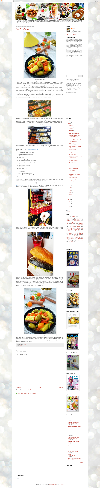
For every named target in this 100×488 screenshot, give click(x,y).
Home (40, 387)
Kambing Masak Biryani (73, 168)
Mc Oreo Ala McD (72, 154)
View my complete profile (71, 34)
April (70, 190)
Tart (75, 238)
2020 (69, 120)
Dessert (78, 222)
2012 (69, 203)
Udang (70, 240)
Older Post (61, 387)
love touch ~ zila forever (73, 433)
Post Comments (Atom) (26, 389)
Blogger (62, 484)
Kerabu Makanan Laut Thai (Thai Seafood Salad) (75, 157)
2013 (69, 201)
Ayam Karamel (72, 152)
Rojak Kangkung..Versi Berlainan (75, 151)
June (70, 187)
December (71, 125)
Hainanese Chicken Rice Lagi (75, 139)
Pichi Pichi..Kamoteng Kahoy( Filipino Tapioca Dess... (74, 136)
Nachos (70, 158)
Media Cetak (74, 230)
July (70, 185)
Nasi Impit (71, 233)
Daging (72, 222)
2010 (69, 206)
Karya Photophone (71, 455)
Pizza (79, 234)
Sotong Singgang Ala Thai (72, 438)
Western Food (79, 240)
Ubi (82, 238)
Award (67, 216)
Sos (72, 238)
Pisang (74, 234)
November (71, 127)
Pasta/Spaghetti (79, 233)
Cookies (68, 220)
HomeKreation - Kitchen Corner (74, 450)
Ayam (73, 216)
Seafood (78, 237)
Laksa (78, 228)
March (70, 192)
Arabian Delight (72, 170)
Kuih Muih (69, 228)
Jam (76, 223)
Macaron (70, 229)
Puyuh (67, 235)
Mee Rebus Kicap (72, 162)
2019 (69, 122)
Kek (81, 225)
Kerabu (78, 226)
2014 (69, 199)
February (71, 194)
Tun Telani (70, 445)
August (70, 184)
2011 (69, 204)
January (70, 195)
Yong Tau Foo (71, 241)
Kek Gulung (72, 226)
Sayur (20, 345)
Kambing (75, 224)
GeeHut (69, 454)
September (71, 130)
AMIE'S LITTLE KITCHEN (73, 416)
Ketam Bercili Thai (72, 149)
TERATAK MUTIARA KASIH (73, 437)
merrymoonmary (52, 484)
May (70, 189)
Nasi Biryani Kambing (73, 166)
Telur (79, 238)
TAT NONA (70, 442)
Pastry (70, 234)
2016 (69, 123)
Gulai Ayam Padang (73, 177)
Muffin (78, 232)
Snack (67, 238)
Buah (71, 219)
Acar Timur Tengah (22, 29)
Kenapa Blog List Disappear (74, 131)
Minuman (73, 232)
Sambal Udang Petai (73, 141)
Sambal (67, 237)
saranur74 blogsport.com (73, 422)
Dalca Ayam (71, 138)
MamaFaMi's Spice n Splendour (74, 458)
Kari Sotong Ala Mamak (73, 160)
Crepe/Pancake (77, 220)
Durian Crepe (71, 143)
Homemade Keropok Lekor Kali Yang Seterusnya (75, 180)
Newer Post (18, 387)
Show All (81, 462)
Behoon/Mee (69, 218)
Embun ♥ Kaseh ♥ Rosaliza (73, 441)
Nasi (82, 232)
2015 (69, 198)
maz (74, 28)
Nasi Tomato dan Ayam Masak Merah (74, 434)
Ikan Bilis (72, 223)
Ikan (67, 223)
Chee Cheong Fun (77, 219)
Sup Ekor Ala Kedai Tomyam (74, 144)
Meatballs (68, 230)
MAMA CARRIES (71, 459)
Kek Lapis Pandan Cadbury (73, 451)
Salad (79, 235)
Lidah (82, 228)
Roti (75, 235)
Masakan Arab (77, 229)
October (70, 128)
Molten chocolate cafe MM (72, 423)
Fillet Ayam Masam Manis (74, 133)
